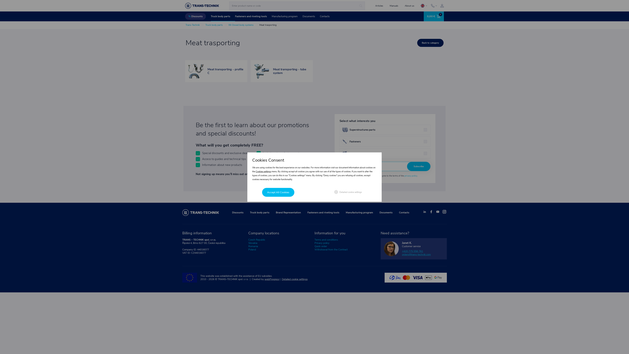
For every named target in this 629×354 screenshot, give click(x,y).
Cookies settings (263, 171)
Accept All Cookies (278, 192)
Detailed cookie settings (350, 192)
